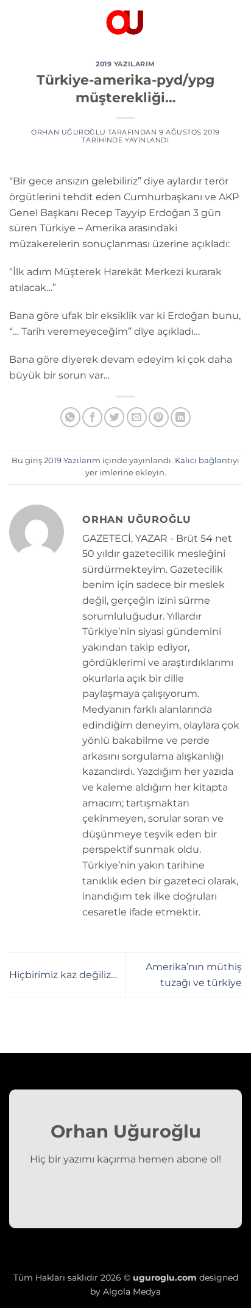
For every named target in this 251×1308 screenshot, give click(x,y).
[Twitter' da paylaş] (114, 417)
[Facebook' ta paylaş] (92, 417)
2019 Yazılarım (125, 64)
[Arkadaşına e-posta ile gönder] (137, 417)
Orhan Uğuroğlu (68, 132)
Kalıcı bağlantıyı (207, 460)
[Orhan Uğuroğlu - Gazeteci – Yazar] (125, 21)
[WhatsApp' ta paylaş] (70, 417)
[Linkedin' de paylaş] (181, 417)
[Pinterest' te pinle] (159, 417)
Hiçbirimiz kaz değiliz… (63, 975)
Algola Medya (132, 1291)
